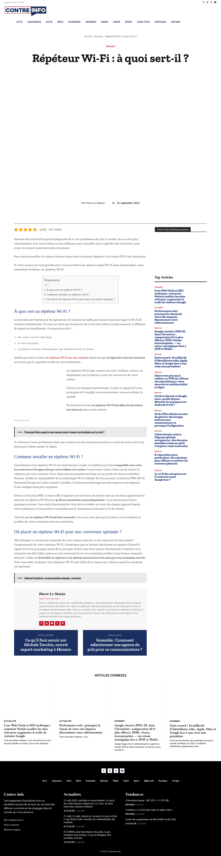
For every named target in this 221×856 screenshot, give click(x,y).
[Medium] (52, 623)
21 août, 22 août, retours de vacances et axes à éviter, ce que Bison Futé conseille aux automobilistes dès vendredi (90, 819)
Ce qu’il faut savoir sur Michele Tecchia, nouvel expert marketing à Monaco (46, 645)
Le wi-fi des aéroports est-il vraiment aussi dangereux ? (171, 476)
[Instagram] (207, 2)
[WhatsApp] (118, 216)
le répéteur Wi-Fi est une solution (67, 357)
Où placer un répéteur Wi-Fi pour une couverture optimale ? (81, 299)
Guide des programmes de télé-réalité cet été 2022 (150, 819)
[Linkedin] (46, 623)
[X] (211, 2)
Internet (98, 36)
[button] (195, 10)
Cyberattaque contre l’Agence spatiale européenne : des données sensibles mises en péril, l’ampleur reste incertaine (171, 440)
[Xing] (63, 623)
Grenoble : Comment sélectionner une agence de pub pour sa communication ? (115, 645)
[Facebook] (203, 2)
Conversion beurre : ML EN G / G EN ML (147, 800)
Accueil (88, 36)
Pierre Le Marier (95, 203)
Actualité (159, 287)
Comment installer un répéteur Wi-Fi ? (68, 294)
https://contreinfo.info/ (49, 598)
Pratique (130, 805)
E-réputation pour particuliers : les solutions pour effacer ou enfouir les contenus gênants (171, 459)
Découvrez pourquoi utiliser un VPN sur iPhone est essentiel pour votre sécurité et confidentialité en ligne (171, 381)
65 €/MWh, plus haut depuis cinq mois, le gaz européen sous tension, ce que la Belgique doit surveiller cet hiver (87, 834)
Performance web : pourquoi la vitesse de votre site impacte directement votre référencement (168, 316)
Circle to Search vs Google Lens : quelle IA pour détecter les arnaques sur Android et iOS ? (171, 400)
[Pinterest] (110, 216)
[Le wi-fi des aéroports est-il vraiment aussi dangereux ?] (199, 475)
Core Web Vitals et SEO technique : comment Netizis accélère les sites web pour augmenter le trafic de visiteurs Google (170, 296)
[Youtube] (215, 2)
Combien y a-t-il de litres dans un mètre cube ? (149, 809)
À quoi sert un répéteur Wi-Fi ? (64, 289)
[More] (125, 216)
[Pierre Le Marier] (26, 609)
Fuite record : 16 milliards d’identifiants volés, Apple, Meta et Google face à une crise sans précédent (171, 362)
